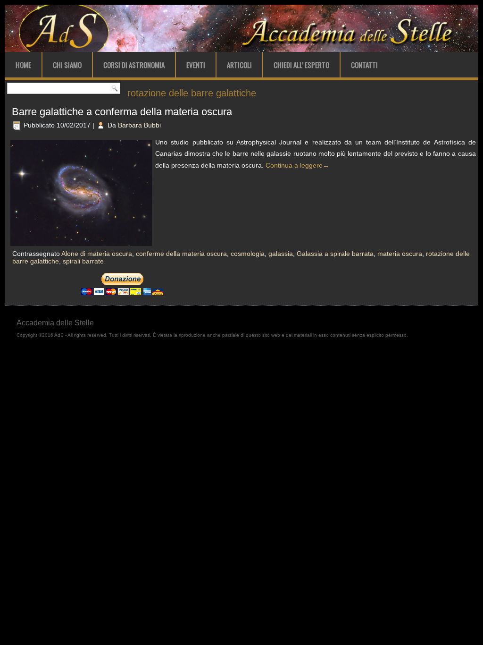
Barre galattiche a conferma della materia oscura (122, 112)
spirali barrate (83, 261)
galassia (280, 253)
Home (23, 64)
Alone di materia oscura (96, 253)
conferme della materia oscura (181, 253)
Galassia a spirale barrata (335, 253)
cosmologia (248, 253)
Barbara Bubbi (139, 125)
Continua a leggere (297, 165)
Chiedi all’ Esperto (301, 64)
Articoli (239, 64)
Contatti (364, 64)
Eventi (195, 64)
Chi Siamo (67, 64)
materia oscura (399, 253)
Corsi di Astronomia (134, 64)
